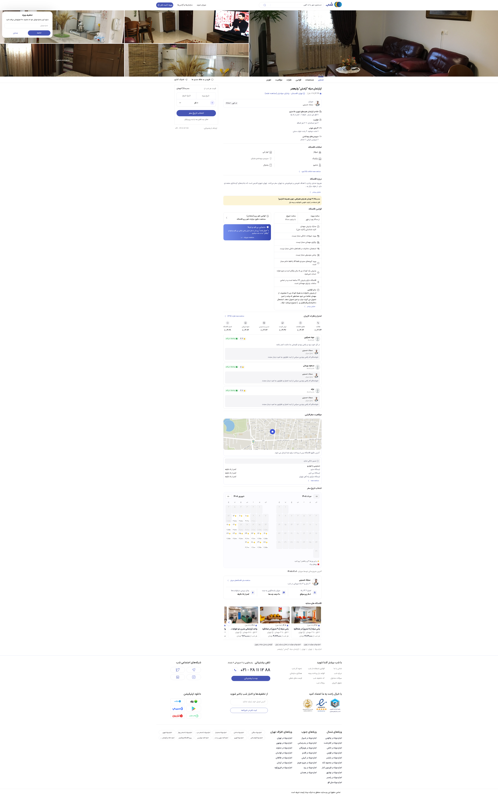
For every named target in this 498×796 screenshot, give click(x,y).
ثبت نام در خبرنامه (249, 710)
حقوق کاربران (337, 683)
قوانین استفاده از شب (316, 668)
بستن (15, 33)
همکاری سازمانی (296, 673)
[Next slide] (229, 622)
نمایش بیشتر (316, 192)
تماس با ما (338, 668)
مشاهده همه (315, 480)
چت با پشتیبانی (251, 678)
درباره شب (338, 673)
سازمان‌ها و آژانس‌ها (185, 5)
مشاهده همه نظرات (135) (235, 316)
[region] (272, 434)
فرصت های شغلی (295, 678)
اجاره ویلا (318, 649)
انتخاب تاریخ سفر (196, 113)
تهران (310, 649)
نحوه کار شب (297, 668)
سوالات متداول (336, 678)
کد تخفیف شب (318, 678)
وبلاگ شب (320, 683)
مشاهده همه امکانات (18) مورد (311, 171)
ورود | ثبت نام (166, 5)
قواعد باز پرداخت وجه (316, 673)
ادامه (39, 33)
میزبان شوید (201, 5)
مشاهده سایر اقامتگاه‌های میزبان (240, 580)
